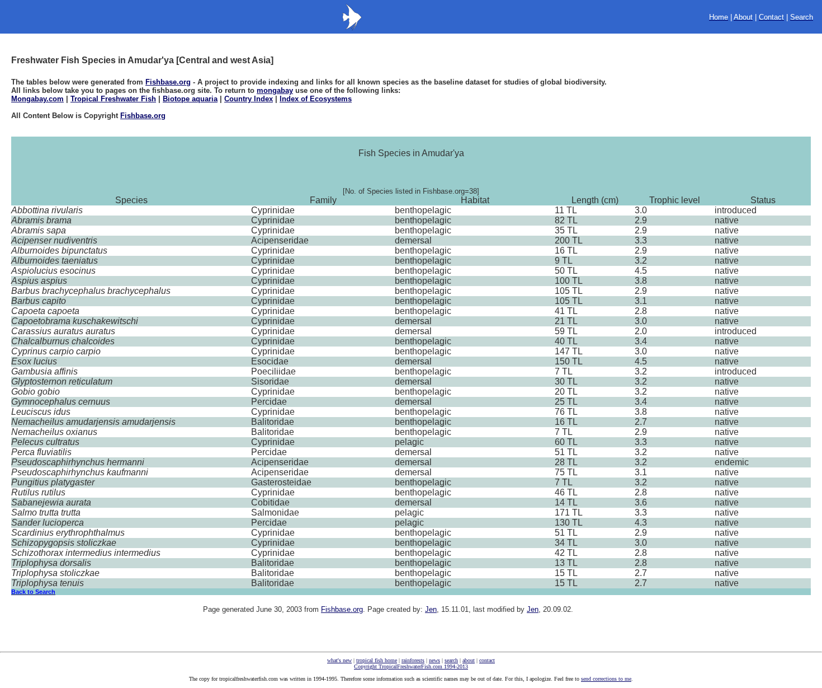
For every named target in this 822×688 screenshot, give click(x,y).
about (468, 660)
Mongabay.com (37, 99)
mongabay (275, 90)
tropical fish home (376, 660)
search (451, 660)
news (434, 660)
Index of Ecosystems (316, 99)
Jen (431, 609)
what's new (339, 660)
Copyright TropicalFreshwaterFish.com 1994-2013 (411, 666)
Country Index (248, 99)
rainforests (412, 660)
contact (487, 660)
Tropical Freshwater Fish (113, 99)
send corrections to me (606, 679)
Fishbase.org (168, 82)
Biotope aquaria (190, 99)
